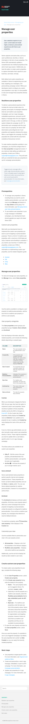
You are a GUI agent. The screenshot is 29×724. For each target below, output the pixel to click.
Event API (4, 413)
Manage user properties (8, 30)
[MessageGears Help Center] (6, 7)
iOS (6, 259)
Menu (25, 2)
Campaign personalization (13, 181)
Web (6, 264)
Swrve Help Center (9, 22)
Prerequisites (5, 703)
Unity (6, 262)
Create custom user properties (9, 710)
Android (7, 257)
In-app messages (10, 675)
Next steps (4, 713)
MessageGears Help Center (12, 720)
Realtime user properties (8, 700)
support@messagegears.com (10, 156)
